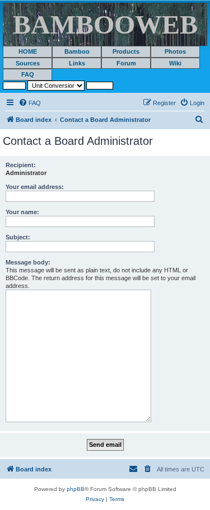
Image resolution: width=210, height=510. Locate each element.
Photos (175, 51)
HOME (27, 51)
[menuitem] (29, 103)
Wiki (175, 63)
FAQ (27, 74)
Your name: (22, 212)
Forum (126, 63)
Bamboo (77, 51)
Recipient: (21, 165)
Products (126, 51)
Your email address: (35, 186)
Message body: (28, 262)
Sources (28, 63)
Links (77, 63)
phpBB (76, 489)
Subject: (18, 237)
